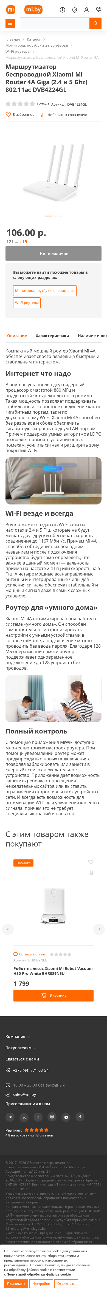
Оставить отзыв (32, 954)
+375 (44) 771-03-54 (31, 1070)
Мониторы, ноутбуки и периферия (36, 45)
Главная (12, 39)
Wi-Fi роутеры (17, 51)
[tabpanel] (53, 584)
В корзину (57, 995)
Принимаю (16, 1283)
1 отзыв (42, 103)
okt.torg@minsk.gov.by (28, 1228)
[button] (8, 929)
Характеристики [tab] (52, 335)
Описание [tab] (17, 335)
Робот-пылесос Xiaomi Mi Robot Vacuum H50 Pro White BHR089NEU (53, 971)
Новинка (23, 863)
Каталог (34, 39)
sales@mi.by (24, 1094)
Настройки (41, 1283)
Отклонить (66, 1283)
